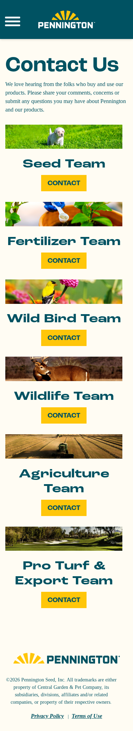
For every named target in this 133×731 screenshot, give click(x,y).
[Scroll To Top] (26, 721)
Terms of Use (87, 716)
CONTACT (64, 183)
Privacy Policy (47, 716)
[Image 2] (66, 19)
